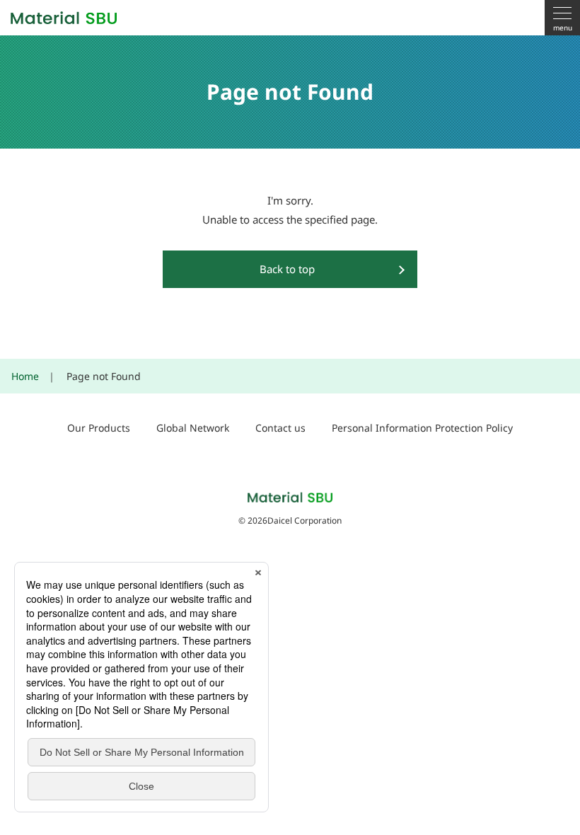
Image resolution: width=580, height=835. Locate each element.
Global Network (192, 427)
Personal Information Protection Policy (422, 427)
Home (25, 376)
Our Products (98, 427)
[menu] (562, 17)
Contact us (280, 427)
